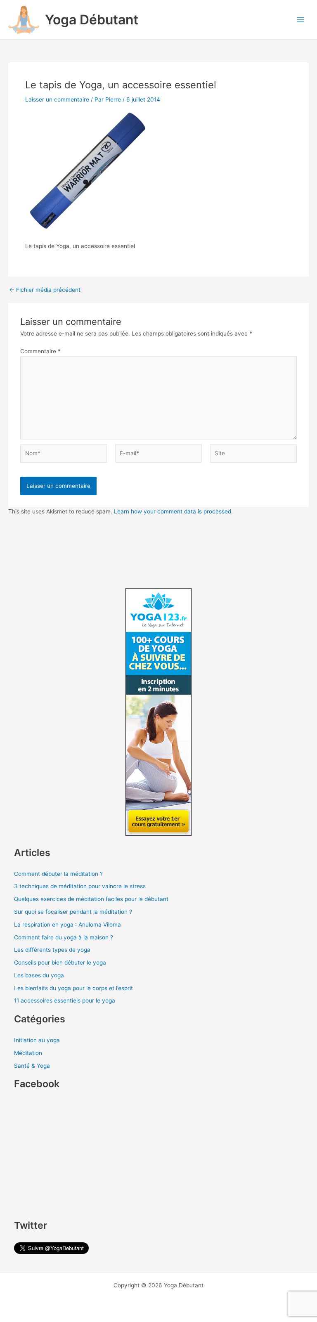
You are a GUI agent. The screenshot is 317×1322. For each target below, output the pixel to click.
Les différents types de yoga (52, 949)
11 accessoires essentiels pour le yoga (64, 1000)
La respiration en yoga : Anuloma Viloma (67, 924)
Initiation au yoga (37, 1040)
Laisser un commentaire (57, 99)
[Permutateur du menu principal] (300, 19)
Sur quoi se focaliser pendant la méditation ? (73, 911)
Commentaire (40, 351)
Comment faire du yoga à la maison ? (63, 937)
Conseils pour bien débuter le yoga (60, 962)
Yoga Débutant (91, 20)
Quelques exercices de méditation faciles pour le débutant (91, 899)
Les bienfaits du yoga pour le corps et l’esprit (73, 988)
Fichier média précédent (44, 290)
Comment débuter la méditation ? (58, 873)
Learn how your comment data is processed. (173, 511)
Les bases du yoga (39, 975)
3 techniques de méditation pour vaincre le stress (80, 886)
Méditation (28, 1053)
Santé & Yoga (32, 1065)
